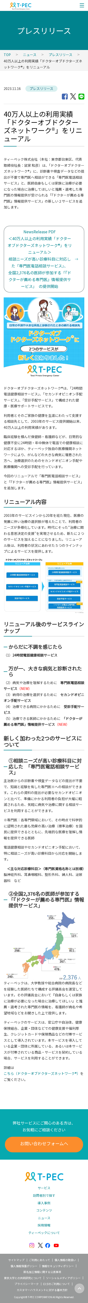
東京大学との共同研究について (23, 1278)
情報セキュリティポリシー (58, 1266)
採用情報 (44, 1225)
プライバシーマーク (26, 1284)
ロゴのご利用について (56, 1284)
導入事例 (44, 1203)
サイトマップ (16, 1260)
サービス (44, 1187)
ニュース (29, 54)
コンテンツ (44, 1210)
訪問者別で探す (44, 1195)
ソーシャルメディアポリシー (63, 1278)
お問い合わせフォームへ (44, 1143)
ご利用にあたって (39, 1260)
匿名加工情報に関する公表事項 (42, 1272)
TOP (7, 54)
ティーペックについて (44, 1232)
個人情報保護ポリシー (24, 1266)
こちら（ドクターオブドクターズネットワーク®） (42, 1073)
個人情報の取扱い (65, 1260)
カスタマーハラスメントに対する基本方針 (42, 1290)
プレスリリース (60, 54)
